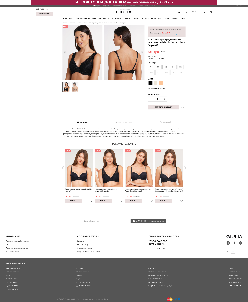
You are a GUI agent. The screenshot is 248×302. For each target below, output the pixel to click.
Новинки (175, 18)
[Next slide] (142, 52)
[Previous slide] (65, 52)
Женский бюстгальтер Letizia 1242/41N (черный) (106, 190)
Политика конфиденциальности (18, 248)
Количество (154, 94)
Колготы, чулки (103, 18)
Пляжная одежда (235, 286)
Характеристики (124, 122)
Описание (82, 122)
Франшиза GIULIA (12, 251)
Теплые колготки (12, 289)
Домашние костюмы (84, 286)
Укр (237, 5)
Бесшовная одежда (155, 282)
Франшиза (133, 5)
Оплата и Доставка (84, 248)
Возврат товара (83, 245)
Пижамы (79, 268)
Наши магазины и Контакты (147, 5)
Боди (78, 279)
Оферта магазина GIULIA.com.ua (89, 251)
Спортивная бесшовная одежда (160, 286)
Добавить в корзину (163, 107)
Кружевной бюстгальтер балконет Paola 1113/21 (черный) (138, 190)
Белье (64, 18)
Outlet (167, 18)
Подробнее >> (180, 35)
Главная (64, 23)
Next (185, 168)
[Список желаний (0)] (204, 12)
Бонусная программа (119, 5)
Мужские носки (12, 286)
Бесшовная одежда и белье (86, 18)
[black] (150, 83)
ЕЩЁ (182, 18)
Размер (152, 62)
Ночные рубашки (82, 272)
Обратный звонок (44, 14)
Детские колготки (12, 272)
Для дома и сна (117, 18)
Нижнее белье (72, 23)
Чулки (8, 275)
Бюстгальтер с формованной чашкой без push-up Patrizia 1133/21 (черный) (169, 190)
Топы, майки (233, 275)
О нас (8, 245)
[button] (66, 87)
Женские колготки (13, 268)
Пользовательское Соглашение (17, 241)
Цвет (150, 78)
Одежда (128, 18)
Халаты (79, 275)
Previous (62, 168)
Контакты (80, 241)
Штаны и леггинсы (83, 282)
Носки (71, 18)
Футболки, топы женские (157, 272)
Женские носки (11, 279)
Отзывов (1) (165, 122)
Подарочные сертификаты (102, 5)
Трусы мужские (235, 282)
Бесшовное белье (155, 279)
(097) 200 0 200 (42, 9)
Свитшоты (152, 268)
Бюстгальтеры (82, 23)
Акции (160, 18)
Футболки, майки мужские (158, 275)
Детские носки (11, 282)
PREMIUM (136, 18)
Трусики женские (235, 279)
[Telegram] (240, 243)
